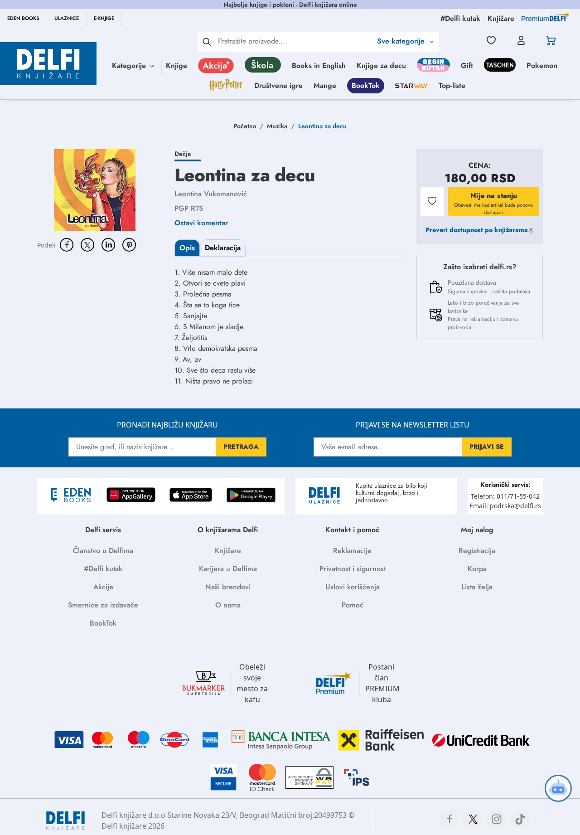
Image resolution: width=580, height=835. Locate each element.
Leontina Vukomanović (210, 194)
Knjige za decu (381, 65)
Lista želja (477, 587)
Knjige (176, 65)
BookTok (366, 85)
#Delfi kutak (103, 568)
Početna (244, 126)
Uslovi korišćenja (352, 587)
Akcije (103, 587)
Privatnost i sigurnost (352, 568)
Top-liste (452, 85)
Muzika (277, 126)
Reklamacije (352, 550)
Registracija (477, 550)
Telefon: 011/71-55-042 (505, 496)
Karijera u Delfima (228, 568)
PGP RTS (188, 208)
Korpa (477, 568)
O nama (228, 605)
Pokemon (542, 65)
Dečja (182, 153)
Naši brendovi (228, 587)
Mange (325, 85)
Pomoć (352, 605)
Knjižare (228, 550)
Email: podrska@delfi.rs (505, 505)
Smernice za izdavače (103, 605)
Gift (467, 65)
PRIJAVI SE (486, 446)
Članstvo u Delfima (103, 550)
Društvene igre (278, 85)
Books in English (319, 65)
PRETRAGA (241, 446)
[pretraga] (207, 41)
